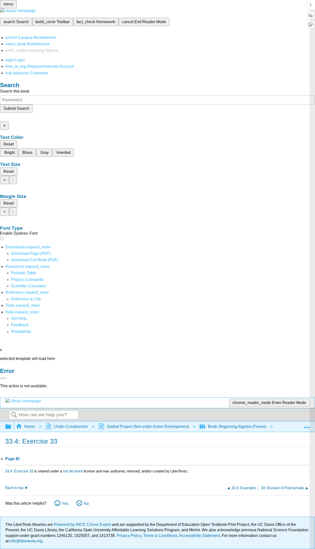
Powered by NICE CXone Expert (83, 524)
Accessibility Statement (199, 535)
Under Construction (71, 426)
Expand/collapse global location (307, 425)
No (86, 503)
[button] (20, 325)
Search (14, 415)
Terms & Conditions (160, 535)
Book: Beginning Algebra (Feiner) (237, 426)
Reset (8, 144)
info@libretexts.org (25, 541)
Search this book (14, 91)
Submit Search (16, 108)
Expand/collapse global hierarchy (11, 426)
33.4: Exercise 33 (19, 471)
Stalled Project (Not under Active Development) (148, 426)
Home (29, 426)
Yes (65, 503)
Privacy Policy (129, 535)
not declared (73, 471)
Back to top (14, 487)
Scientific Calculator (28, 286)
